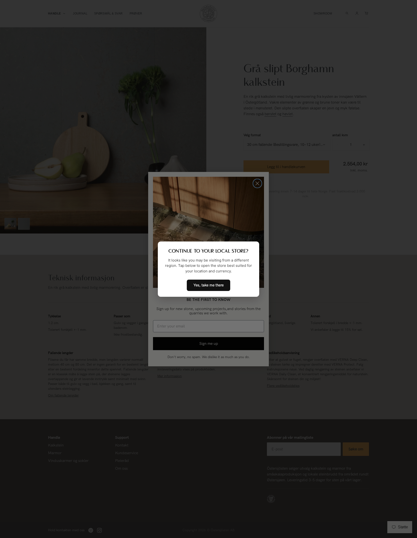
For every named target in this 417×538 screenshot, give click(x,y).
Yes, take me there (209, 285)
